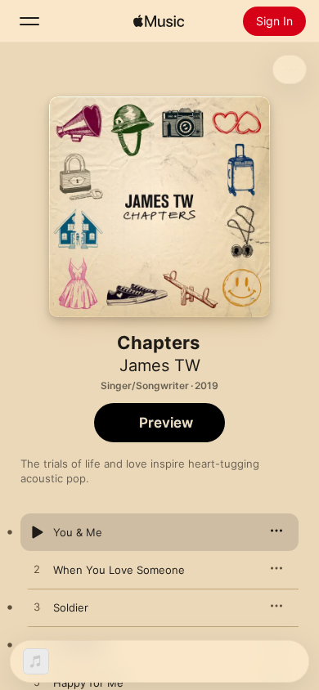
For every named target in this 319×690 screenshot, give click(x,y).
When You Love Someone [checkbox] (119, 569)
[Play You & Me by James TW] (36, 532)
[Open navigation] (29, 21)
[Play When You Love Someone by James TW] (36, 569)
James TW (159, 365)
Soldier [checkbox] (70, 607)
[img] (158, 21)
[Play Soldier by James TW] (36, 607)
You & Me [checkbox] (77, 532)
